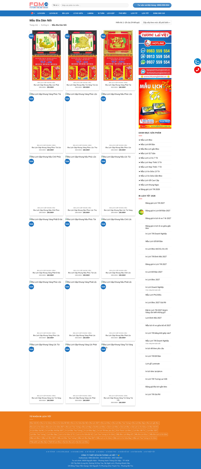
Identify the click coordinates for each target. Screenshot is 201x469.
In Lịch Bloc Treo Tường (73, 430)
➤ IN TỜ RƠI (50, 452)
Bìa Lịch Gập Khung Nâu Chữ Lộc (118, 273)
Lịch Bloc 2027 (152, 430)
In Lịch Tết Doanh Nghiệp (156, 234)
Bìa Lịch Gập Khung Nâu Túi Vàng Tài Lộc (82, 85)
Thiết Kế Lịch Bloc (55, 442)
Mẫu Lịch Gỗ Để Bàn (154, 241)
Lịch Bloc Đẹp (52, 434)
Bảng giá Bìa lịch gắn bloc (156, 387)
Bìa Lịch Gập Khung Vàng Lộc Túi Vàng (46, 398)
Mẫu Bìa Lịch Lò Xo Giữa (158, 434)
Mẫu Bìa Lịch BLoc (141, 434)
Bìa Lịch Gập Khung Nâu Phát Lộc (118, 335)
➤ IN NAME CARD (77, 452)
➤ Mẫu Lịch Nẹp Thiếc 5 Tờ (150, 162)
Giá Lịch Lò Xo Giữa (139, 427)
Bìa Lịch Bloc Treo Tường (121, 423)
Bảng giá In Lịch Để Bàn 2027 (158, 211)
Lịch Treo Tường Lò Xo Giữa (104, 434)
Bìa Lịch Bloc (105, 423)
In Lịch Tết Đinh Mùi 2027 (156, 257)
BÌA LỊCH (65, 13)
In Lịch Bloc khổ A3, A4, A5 (157, 249)
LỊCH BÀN (41, 13)
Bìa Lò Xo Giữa (46, 423)
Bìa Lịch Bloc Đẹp (138, 423)
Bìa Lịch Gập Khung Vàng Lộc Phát (82, 398)
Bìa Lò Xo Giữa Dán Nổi (79, 423)
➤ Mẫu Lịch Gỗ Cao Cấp (149, 180)
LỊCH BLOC (53, 13)
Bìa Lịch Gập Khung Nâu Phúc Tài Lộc (82, 273)
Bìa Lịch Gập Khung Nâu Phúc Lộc (118, 147)
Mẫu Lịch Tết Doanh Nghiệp (157, 341)
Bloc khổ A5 (34, 423)
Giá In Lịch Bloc (112, 427)
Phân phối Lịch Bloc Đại (38, 442)
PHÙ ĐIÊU (122, 13)
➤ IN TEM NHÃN (136, 452)
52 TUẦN (101, 13)
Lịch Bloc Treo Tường (37, 434)
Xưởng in (45, 25)
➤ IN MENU (100, 452)
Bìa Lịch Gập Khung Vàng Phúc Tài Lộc (46, 147)
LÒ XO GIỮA (78, 13)
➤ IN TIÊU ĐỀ (90, 452)
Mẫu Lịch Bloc (35, 438)
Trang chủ (34, 25)
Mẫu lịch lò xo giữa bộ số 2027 (158, 325)
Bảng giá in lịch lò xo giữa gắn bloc (158, 227)
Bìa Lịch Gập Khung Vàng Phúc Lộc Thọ (82, 147)
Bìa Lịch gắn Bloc (153, 423)
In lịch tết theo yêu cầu (155, 348)
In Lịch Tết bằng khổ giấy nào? (158, 333)
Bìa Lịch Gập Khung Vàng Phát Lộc (82, 335)
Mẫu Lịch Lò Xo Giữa (104, 438)
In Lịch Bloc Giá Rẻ (36, 430)
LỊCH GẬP (110, 13)
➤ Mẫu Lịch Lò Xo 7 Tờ (148, 158)
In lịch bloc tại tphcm (154, 371)
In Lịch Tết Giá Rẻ (153, 394)
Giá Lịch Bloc (125, 427)
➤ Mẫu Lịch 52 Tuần (147, 153)
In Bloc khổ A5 (153, 427)
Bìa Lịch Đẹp (86, 427)
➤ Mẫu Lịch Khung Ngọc (149, 185)
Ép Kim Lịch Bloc (82, 442)
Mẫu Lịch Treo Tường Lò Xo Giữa (144, 438)
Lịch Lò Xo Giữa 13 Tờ (67, 434)
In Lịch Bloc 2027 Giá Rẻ (156, 303)
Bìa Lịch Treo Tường (73, 427)
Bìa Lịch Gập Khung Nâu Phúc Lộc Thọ (82, 210)
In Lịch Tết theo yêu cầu (106, 430)
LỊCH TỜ (134, 13)
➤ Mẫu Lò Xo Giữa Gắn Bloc (150, 176)
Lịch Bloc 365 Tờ (139, 430)
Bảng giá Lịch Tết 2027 (155, 203)
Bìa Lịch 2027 (94, 423)
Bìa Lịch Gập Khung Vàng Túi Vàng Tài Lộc (118, 399)
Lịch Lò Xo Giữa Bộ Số (84, 434)
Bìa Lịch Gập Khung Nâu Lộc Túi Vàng (118, 210)
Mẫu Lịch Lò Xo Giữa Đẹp (122, 438)
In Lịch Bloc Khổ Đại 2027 (54, 430)
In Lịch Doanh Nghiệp (155, 287)
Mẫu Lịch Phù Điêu (153, 295)
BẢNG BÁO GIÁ (159, 13)
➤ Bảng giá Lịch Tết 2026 (149, 189)
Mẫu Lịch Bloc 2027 (48, 438)
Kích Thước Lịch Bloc (123, 430)
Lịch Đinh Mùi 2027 (154, 318)
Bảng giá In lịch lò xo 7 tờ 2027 (158, 218)
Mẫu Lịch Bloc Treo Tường (67, 438)
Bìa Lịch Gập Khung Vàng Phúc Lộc (46, 335)
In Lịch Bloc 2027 (153, 280)
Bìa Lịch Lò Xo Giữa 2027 (55, 427)
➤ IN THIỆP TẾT (149, 452)
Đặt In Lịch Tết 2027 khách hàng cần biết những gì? (157, 311)
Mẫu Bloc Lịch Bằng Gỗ (125, 434)
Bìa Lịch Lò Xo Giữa (37, 427)
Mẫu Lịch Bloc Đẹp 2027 (86, 438)
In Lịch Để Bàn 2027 (154, 272)
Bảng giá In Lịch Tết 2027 (156, 264)
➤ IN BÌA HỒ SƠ (123, 452)
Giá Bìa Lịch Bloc (99, 427)
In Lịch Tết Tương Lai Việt (156, 379)
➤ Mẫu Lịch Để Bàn (147, 144)
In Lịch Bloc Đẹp (89, 430)
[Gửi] (126, 5)
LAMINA (90, 13)
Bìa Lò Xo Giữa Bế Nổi (61, 423)
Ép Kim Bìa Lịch (68, 442)
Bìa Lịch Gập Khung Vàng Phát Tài (118, 85)
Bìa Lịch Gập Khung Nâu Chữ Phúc (46, 210)
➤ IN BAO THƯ (111, 452)
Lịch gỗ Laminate (153, 364)
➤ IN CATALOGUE (63, 452)
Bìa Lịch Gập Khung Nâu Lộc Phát (46, 85)
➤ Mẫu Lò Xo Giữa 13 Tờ (149, 171)
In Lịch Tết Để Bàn (153, 356)
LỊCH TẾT (145, 13)
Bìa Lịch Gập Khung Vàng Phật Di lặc (46, 273)
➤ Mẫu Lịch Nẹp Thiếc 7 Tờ (150, 167)
